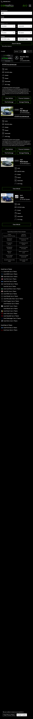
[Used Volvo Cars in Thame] (2, 321)
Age (2, 30)
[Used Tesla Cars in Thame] (2, 313)
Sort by (16, 51)
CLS (21, 59)
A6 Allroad (24, 111)
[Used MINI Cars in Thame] (2, 293)
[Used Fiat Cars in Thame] (2, 279)
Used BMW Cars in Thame (10, 274)
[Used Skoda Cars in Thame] (2, 308)
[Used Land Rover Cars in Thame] (2, 289)
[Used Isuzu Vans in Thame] (2, 330)
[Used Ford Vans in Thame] (2, 327)
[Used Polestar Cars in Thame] (2, 303)
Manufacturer (4, 10)
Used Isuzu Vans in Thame (10, 330)
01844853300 (6, 1)
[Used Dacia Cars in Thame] (2, 276)
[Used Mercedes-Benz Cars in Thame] (2, 298)
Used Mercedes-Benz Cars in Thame (13, 298)
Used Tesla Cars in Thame (10, 313)
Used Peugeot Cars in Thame (11, 301)
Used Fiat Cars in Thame (10, 279)
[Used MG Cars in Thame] (2, 291)
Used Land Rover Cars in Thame (12, 289)
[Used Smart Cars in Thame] (2, 311)
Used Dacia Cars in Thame (10, 276)
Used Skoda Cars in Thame (11, 308)
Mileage (3, 36)
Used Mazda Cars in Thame (11, 296)
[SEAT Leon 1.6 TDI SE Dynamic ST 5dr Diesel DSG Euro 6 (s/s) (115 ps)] (7, 198)
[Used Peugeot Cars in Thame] (2, 301)
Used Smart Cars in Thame (11, 311)
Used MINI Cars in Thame (10, 293)
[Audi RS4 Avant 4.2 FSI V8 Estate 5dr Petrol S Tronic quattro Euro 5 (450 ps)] (7, 162)
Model (2, 17)
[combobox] (16, 13)
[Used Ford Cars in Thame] (2, 281)
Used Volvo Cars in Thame (10, 321)
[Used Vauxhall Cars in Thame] (2, 316)
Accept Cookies (21, 715)
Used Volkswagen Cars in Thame (12, 318)
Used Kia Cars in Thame (10, 286)
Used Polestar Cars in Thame (11, 303)
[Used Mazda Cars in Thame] (2, 296)
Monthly (6, 23)
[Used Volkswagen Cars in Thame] (2, 318)
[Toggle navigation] (30, 5)
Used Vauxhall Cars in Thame (11, 316)
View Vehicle (9, 98)
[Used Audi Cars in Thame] (2, 271)
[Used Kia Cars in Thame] (2, 286)
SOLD (3, 159)
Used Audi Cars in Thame (10, 271)
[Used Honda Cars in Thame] (2, 284)
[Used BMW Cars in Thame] (2, 274)
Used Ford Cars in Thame (10, 281)
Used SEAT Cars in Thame (10, 306)
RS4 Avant (24, 162)
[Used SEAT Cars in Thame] (2, 306)
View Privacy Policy (9, 715)
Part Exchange (9, 102)
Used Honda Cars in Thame (11, 284)
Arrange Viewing (24, 102)
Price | (4, 23)
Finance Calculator (24, 98)
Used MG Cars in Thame (10, 291)
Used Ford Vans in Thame (10, 327)
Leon (22, 197)
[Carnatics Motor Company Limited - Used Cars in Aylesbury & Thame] (7, 5)
